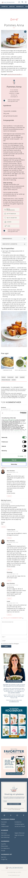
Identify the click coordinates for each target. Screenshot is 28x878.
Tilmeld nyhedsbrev (14, 804)
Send (8, 226)
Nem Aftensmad (5, 837)
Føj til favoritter (12, 217)
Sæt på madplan (11, 213)
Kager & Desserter (19, 835)
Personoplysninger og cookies (14, 872)
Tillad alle (14, 460)
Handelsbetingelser (19, 824)
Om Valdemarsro (5, 848)
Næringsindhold (7, 238)
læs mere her (17, 809)
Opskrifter (4, 6)
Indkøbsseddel (5, 826)
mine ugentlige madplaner (14, 692)
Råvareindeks (4, 846)
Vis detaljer (20, 456)
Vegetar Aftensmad (19, 833)
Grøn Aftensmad (5, 835)
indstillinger (17, 430)
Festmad (3, 377)
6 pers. (15, 96)
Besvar (3, 467)
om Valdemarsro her (14, 701)
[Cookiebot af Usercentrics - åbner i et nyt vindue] (20, 413)
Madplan (12, 6)
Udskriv (9, 222)
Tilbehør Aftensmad (6, 379)
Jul (15, 837)
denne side (14, 396)
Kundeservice (18, 822)
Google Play (4, 859)
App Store (3, 857)
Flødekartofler (7, 370)
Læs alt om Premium (20, 826)
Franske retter (10, 377)
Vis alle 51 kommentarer (12, 618)
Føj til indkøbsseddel (10, 209)
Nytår (17, 377)
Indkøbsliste (20, 6)
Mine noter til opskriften (10, 244)
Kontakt (3, 850)
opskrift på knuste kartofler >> (14, 74)
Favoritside (4, 822)
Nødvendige (14, 464)
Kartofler (14, 379)
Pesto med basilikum (20, 370)
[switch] (24, 442)
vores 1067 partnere (10, 419)
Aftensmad (4, 833)
